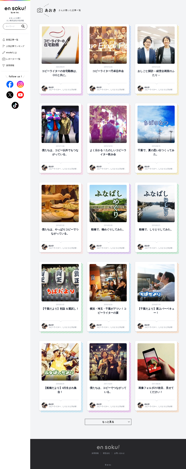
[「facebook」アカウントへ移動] (9, 84)
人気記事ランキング (15, 46)
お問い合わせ (119, 453)
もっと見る (108, 421)
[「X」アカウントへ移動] (9, 94)
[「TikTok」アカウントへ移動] (15, 105)
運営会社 (106, 453)
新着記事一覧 (12, 40)
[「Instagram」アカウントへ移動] (20, 84)
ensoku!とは (11, 52)
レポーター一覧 (13, 59)
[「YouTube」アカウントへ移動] (20, 94)
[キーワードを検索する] (23, 26)
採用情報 (10, 65)
